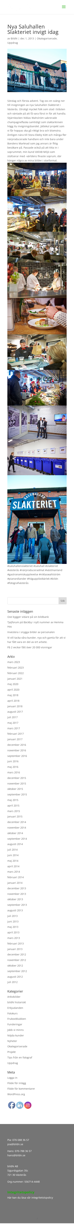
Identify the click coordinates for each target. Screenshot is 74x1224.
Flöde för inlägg (16, 1083)
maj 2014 (12, 860)
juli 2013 (12, 916)
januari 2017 (14, 739)
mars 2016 (13, 772)
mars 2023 (13, 662)
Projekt (11, 1052)
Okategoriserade (47, 38)
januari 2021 (14, 678)
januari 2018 (14, 706)
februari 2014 (15, 877)
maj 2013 (12, 927)
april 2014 (13, 866)
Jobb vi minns (15, 1030)
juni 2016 (12, 761)
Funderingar (14, 1024)
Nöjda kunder (15, 1035)
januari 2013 (14, 949)
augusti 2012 (15, 976)
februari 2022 (15, 673)
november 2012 (16, 960)
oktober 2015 (15, 789)
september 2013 (17, 904)
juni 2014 (12, 855)
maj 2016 (12, 767)
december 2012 (16, 954)
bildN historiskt (16, 1002)
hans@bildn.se (16, 1155)
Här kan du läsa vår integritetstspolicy (30, 1197)
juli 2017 (12, 717)
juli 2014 (12, 849)
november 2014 (16, 827)
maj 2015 (12, 800)
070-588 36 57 (20, 1140)
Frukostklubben (16, 1018)
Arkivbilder (13, 996)
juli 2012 (12, 982)
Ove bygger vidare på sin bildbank (28, 617)
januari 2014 (14, 882)
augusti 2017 (15, 711)
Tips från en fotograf (19, 1057)
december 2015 (16, 778)
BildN (14, 38)
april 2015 (13, 805)
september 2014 (17, 838)
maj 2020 (12, 684)
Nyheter (12, 1041)
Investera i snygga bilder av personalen (31, 632)
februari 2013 (15, 943)
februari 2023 (15, 667)
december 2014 (16, 822)
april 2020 (13, 689)
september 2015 (17, 794)
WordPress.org (16, 1094)
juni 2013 (12, 921)
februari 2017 (15, 733)
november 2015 (16, 783)
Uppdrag (12, 42)
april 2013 (13, 932)
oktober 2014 (15, 833)
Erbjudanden (15, 1008)
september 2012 (17, 971)
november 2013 (16, 894)
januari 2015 (14, 816)
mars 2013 (13, 938)
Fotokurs (12, 1013)
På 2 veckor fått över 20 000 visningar (29, 647)
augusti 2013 (15, 910)
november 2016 (16, 750)
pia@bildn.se (15, 1144)
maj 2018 (12, 695)
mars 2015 (13, 811)
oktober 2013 (15, 899)
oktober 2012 (15, 965)
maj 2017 (12, 722)
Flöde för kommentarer (21, 1088)
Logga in (12, 1077)
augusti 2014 (15, 844)
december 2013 (16, 888)
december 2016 (16, 744)
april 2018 (13, 700)
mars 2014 (13, 871)
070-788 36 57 (23, 1151)
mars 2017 (13, 728)
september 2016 (17, 756)
